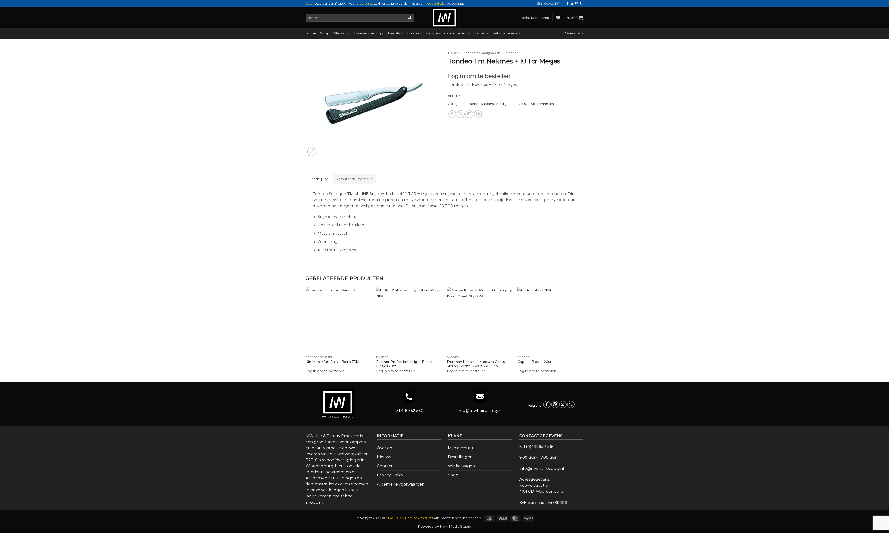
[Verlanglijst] (558, 17)
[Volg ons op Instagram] (572, 3)
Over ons (572, 33)
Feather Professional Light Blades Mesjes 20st (404, 364)
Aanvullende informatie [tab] (354, 179)
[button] (548, 3)
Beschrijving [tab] (318, 179)
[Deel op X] (461, 114)
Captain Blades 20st (534, 362)
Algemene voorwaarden (401, 484)
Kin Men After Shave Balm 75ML (333, 362)
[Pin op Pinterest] (478, 114)
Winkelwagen (461, 466)
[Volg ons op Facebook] (567, 3)
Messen (512, 53)
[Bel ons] (581, 3)
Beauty (394, 33)
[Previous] (305, 334)
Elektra (413, 33)
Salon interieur (505, 33)
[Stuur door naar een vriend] (469, 114)
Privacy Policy (390, 475)
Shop (324, 33)
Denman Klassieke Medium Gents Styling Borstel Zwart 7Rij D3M (476, 364)
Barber (480, 33)
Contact (385, 466)
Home (453, 53)
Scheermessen (542, 104)
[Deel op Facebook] (452, 114)
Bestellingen (460, 457)
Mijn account (460, 448)
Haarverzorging (367, 33)
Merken (340, 33)
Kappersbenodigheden (446, 33)
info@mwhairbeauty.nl (480, 410)
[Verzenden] (409, 18)
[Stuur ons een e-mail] (576, 3)
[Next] (583, 334)
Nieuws (384, 457)
